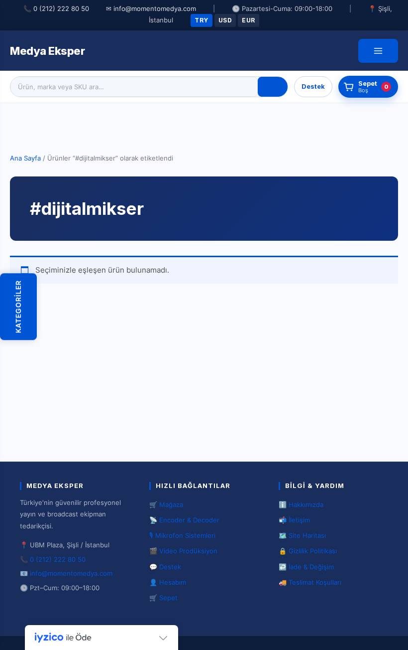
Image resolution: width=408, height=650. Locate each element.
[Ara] (273, 87)
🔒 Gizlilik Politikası (308, 551)
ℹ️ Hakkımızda (301, 504)
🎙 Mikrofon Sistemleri (182, 535)
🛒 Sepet (163, 598)
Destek (313, 86)
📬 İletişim (294, 520)
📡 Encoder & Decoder (184, 520)
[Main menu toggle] (378, 51)
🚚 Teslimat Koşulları (310, 582)
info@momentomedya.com (154, 8)
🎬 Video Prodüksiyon (183, 551)
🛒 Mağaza (166, 504)
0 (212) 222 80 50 (61, 8)
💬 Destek (165, 567)
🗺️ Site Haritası (302, 535)
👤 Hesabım (167, 582)
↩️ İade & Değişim (306, 567)
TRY (201, 20)
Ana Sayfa (25, 158)
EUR (248, 20)
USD (225, 20)
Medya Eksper (47, 50)
